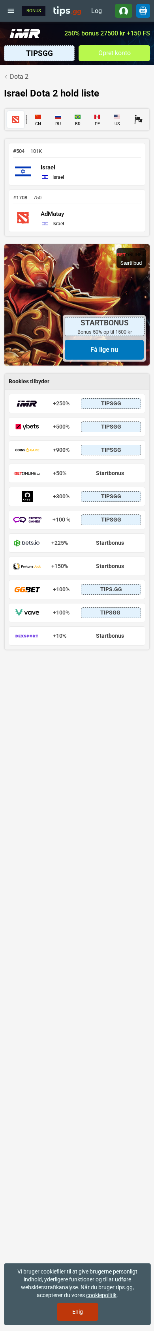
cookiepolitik (101, 1295)
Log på (96, 12)
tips (67, 10)
